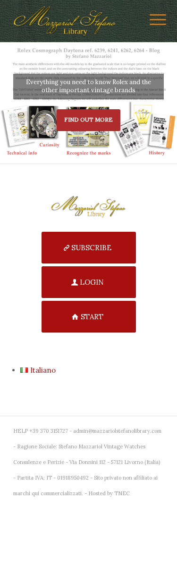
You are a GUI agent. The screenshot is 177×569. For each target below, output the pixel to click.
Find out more (88, 119)
